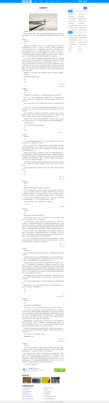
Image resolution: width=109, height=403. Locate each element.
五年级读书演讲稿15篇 (73, 39)
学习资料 (46, 1)
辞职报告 (80, 51)
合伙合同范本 (80, 16)
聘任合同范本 (71, 23)
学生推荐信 (46, 389)
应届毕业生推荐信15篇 (48, 388)
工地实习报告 (71, 16)
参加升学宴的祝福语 (72, 44)
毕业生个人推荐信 (47, 391)
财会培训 (70, 46)
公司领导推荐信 (47, 394)
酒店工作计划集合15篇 (73, 18)
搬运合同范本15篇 (72, 14)
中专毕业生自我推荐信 (27, 391)
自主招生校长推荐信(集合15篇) (50, 396)
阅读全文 (46, 10)
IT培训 (79, 46)
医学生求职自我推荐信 (27, 396)
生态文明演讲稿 (81, 23)
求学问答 (58, 1)
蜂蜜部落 (52, 401)
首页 (35, 1)
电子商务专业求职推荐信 (29, 398)
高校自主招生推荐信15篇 (27, 394)
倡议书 (70, 51)
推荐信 (29, 4)
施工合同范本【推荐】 (73, 27)
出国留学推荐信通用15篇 (27, 388)
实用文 (41, 1)
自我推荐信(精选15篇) (50, 398)
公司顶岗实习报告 (81, 14)
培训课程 (52, 1)
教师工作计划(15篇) (82, 35)
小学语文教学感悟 (81, 44)
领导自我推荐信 (47, 393)
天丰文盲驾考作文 (72, 42)
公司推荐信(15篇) (25, 389)
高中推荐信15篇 (25, 393)
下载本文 (50, 10)
